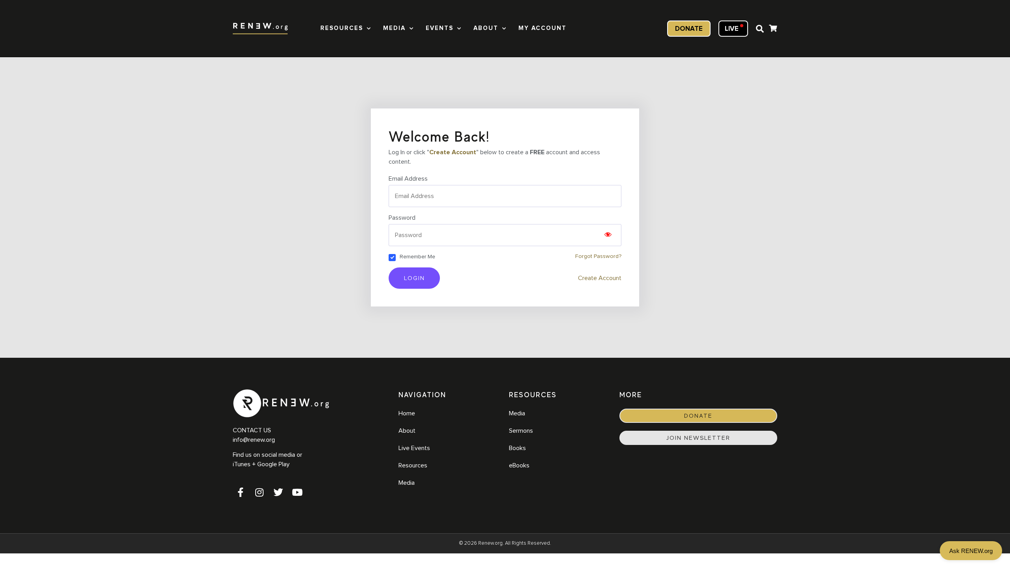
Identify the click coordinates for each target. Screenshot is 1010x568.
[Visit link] (773, 29)
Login (414, 278)
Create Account (452, 152)
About (485, 28)
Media (394, 28)
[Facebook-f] (240, 492)
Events (439, 28)
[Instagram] (259, 492)
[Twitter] (278, 492)
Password (402, 218)
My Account (542, 28)
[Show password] (608, 235)
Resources (341, 28)
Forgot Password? (598, 256)
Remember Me (417, 257)
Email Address (408, 179)
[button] (760, 29)
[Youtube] (297, 492)
